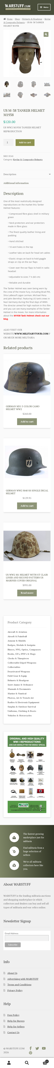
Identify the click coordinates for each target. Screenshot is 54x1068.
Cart (41, 1060)
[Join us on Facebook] (31, 1049)
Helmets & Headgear (32, 18)
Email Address (11, 933)
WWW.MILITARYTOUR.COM (31, 333)
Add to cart (25, 142)
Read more (27, 592)
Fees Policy (13, 1015)
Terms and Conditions (19, 984)
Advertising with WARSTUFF (22, 979)
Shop (17, 18)
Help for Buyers (15, 1021)
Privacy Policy (14, 990)
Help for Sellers (15, 1026)
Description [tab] (9, 174)
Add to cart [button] (27, 421)
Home (10, 18)
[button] (46, 34)
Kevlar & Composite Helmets (28, 159)
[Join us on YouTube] (44, 1049)
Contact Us (13, 1032)
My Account (9, 1063)
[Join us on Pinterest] (31, 1053)
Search (27, 1063)
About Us (12, 973)
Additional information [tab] (16, 183)
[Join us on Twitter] (37, 1049)
